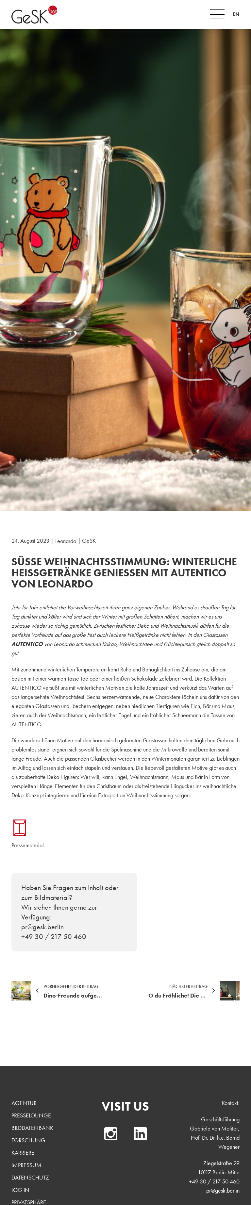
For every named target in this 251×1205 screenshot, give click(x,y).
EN (236, 14)
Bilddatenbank (32, 1127)
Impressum (26, 1165)
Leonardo (65, 541)
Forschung (28, 1140)
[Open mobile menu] (217, 14)
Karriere (22, 1152)
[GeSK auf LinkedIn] (140, 1133)
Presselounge (31, 1115)
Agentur (24, 1103)
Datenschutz (30, 1177)
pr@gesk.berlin (223, 1190)
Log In (20, 1190)
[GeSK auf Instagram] (110, 1133)
